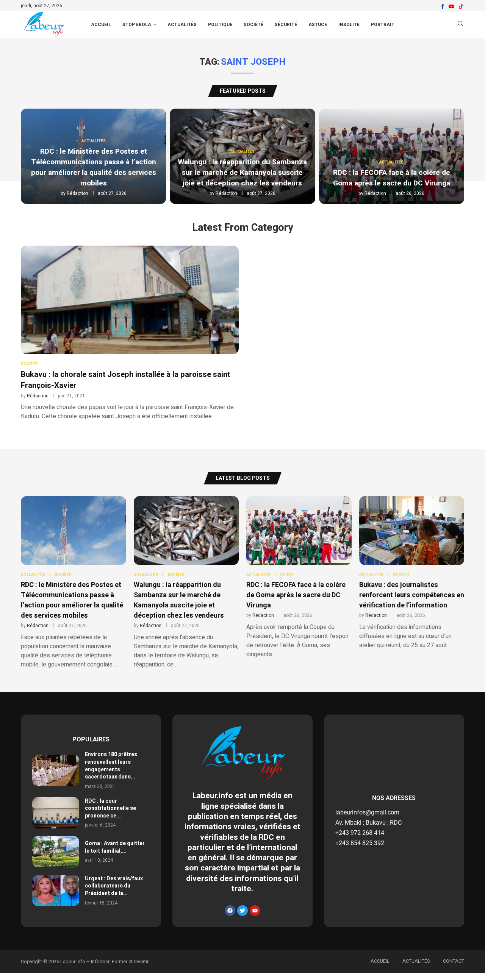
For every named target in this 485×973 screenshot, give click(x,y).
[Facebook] (442, 6)
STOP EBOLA (136, 24)
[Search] (460, 25)
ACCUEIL (101, 24)
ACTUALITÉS (416, 961)
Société (253, 24)
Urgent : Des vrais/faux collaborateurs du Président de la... (114, 886)
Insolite (349, 24)
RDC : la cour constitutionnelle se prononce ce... (110, 808)
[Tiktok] (461, 6)
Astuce (317, 24)
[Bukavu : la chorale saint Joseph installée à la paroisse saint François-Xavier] (130, 333)
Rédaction (77, 193)
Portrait (382, 24)
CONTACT (453, 961)
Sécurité (286, 24)
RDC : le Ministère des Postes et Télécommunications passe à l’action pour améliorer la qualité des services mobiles (93, 167)
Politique (220, 24)
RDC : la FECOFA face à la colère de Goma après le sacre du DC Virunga (391, 177)
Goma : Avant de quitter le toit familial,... (115, 847)
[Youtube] (451, 6)
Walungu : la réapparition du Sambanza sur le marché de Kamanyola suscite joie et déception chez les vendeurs (242, 172)
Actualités (182, 24)
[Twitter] (242, 910)
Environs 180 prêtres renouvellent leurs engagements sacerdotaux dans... (111, 765)
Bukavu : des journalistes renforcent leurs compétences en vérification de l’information (411, 595)
